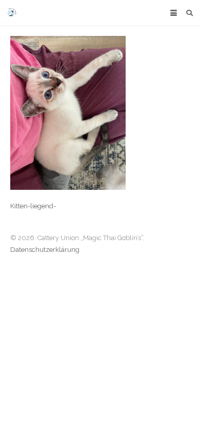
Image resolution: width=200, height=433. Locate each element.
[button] (173, 13)
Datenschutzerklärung (44, 249)
